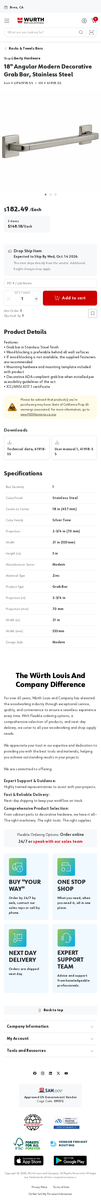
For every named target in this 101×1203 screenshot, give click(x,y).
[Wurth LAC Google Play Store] (70, 1161)
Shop (22, 58)
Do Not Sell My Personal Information (50, 1194)
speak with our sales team (58, 842)
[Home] (31, 21)
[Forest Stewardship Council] (26, 1144)
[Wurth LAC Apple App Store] (29, 1161)
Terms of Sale (61, 1187)
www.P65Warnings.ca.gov (38, 414)
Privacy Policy (39, 1187)
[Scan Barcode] (91, 32)
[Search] (80, 32)
